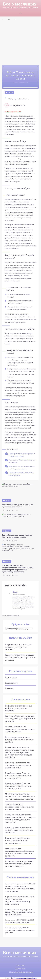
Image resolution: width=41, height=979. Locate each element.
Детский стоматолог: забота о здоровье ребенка (20, 930)
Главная (5, 20)
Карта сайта (11, 677)
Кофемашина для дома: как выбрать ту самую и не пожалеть (18, 647)
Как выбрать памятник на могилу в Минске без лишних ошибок (19, 739)
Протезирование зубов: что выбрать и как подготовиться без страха (19, 830)
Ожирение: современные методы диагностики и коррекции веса (17, 840)
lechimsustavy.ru (17, 978)
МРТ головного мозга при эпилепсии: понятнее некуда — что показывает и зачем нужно (20, 796)
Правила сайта (20, 969)
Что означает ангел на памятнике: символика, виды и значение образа (20, 729)
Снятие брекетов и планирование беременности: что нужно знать (19, 806)
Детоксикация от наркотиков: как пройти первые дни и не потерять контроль (19, 863)
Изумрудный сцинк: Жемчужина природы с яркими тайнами (20, 911)
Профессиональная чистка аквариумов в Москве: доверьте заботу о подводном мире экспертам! (20, 818)
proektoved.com (30, 978)
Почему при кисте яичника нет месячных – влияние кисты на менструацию (20, 887)
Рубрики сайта (10, 629)
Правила (9, 688)
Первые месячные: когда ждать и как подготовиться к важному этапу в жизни (20, 900)
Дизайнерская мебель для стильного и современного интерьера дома (18, 765)
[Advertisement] (20, 42)
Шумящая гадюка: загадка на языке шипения (19, 921)
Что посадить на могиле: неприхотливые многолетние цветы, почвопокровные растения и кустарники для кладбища (19, 752)
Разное (11, 20)
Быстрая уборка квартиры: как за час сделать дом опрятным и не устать (20, 657)
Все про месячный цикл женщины (21, 972)
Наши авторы (11, 683)
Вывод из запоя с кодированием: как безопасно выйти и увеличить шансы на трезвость (19, 852)
